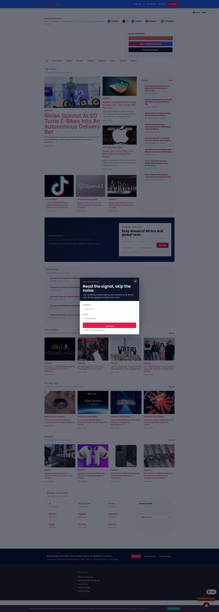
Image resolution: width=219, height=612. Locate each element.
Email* (85, 314)
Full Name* (87, 305)
